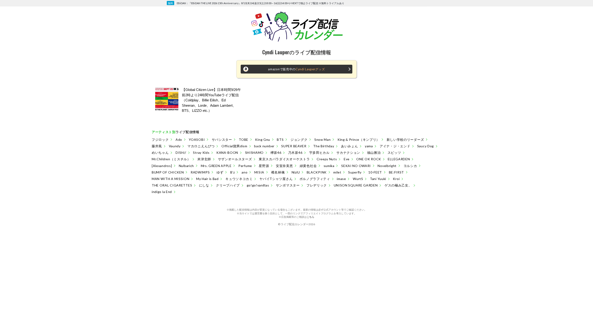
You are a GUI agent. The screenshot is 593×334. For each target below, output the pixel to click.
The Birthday (323, 146)
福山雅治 (374, 152)
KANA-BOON (227, 152)
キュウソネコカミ (239, 179)
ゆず (220, 172)
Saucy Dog (425, 146)
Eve (347, 159)
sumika (329, 166)
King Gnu (262, 139)
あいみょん (349, 146)
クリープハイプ (228, 185)
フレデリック (316, 185)
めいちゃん (160, 152)
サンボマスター (288, 185)
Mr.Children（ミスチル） (171, 159)
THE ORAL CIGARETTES (172, 185)
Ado (179, 139)
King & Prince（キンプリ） (359, 139)
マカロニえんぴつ (201, 146)
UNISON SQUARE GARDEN (356, 185)
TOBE (243, 139)
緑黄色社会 (308, 166)
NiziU (296, 172)
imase (341, 179)
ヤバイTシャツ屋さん (276, 179)
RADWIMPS (200, 172)
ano (244, 172)
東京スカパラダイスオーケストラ (284, 159)
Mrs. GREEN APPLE (216, 166)
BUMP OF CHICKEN (168, 172)
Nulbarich (186, 166)
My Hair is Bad (207, 179)
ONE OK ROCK (368, 159)
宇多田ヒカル (319, 152)
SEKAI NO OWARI (356, 166)
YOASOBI (197, 139)
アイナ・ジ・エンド (395, 146)
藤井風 (157, 146)
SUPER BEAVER (293, 146)
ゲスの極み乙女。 (398, 185)
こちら (310, 216)
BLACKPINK (317, 172)
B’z (232, 172)
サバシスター (222, 139)
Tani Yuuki (378, 179)
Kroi (396, 179)
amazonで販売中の (296, 69)
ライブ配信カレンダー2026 (298, 224)
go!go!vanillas (258, 185)
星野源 (264, 166)
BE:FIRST (396, 172)
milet (337, 172)
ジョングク (299, 139)
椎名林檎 (278, 172)
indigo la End (162, 192)
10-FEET (375, 172)
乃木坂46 (295, 152)
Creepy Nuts (327, 159)
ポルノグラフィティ (315, 179)
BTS (280, 139)
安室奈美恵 (284, 166)
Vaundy (175, 146)
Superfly (355, 172)
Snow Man (322, 139)
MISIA (259, 172)
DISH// (181, 152)
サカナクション (348, 152)
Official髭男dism (234, 146)
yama (369, 146)
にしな (204, 185)
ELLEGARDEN (399, 159)
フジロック (160, 139)
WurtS (358, 179)
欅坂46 (276, 152)
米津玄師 (204, 159)
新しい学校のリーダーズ (405, 139)
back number (264, 146)
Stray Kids (201, 152)
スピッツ (394, 152)
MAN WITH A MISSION (170, 179)
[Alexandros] (162, 166)
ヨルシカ (410, 166)
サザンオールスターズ (235, 159)
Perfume (245, 166)
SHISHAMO (254, 152)
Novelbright (387, 166)
